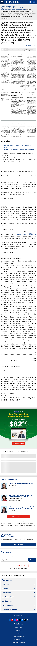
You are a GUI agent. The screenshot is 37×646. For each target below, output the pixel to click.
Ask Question (18, 544)
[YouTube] (12, 620)
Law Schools (6, 593)
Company (19, 630)
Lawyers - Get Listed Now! (18, 566)
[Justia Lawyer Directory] (27, 620)
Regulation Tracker (10, 6)
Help (18, 633)
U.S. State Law (7, 601)
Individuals (6, 584)
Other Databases (8, 605)
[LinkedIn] (10, 620)
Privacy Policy (18, 639)
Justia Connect (18, 624)
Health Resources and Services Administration (19, 150)
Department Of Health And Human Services (13, 8)
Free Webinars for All (9, 479)
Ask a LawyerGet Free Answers (7, 535)
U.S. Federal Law (8, 597)
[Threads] (20, 620)
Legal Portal (18, 627)
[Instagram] (17, 620)
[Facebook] (15, 620)
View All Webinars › (18, 517)
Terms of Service (18, 636)
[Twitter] (25, 620)
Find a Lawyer (6, 552)
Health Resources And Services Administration (13, 9)
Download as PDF (30, 46)
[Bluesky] (22, 620)
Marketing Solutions (9, 609)
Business (5, 588)
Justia (2, 6)
